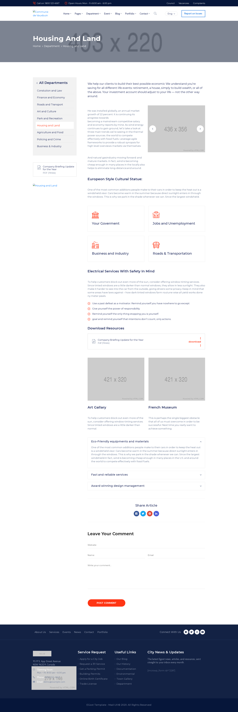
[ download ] (195, 342)
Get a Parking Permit (92, 669)
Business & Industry (49, 146)
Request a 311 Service (92, 664)
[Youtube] (202, 632)
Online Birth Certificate (94, 678)
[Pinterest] (149, 513)
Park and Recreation (50, 118)
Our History (123, 664)
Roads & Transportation (172, 253)
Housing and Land (48, 125)
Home (66, 13)
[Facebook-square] (186, 632)
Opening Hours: (45, 669)
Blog (117, 13)
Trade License (88, 683)
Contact (144, 13)
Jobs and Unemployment (174, 223)
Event (107, 13)
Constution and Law (49, 90)
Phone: (48, 677)
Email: (51, 681)
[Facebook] (136, 513)
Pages (78, 13)
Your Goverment (105, 223)
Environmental (126, 673)
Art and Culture (46, 111)
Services (54, 632)
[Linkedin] (156, 513)
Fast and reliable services (109, 474)
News (77, 632)
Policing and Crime (49, 139)
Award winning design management (117, 485)
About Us (40, 632)
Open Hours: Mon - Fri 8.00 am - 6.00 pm (89, 3)
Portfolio (129, 13)
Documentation (126, 669)
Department (92, 13)
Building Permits (90, 673)
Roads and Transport (50, 104)
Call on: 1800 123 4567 (48, 3)
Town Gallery (124, 678)
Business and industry (110, 253)
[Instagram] (197, 632)
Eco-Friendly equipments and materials (120, 441)
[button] (152, 128)
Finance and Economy (51, 97)
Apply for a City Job (91, 659)
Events (67, 632)
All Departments (53, 83)
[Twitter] (143, 513)
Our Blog (122, 659)
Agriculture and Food (50, 132)
